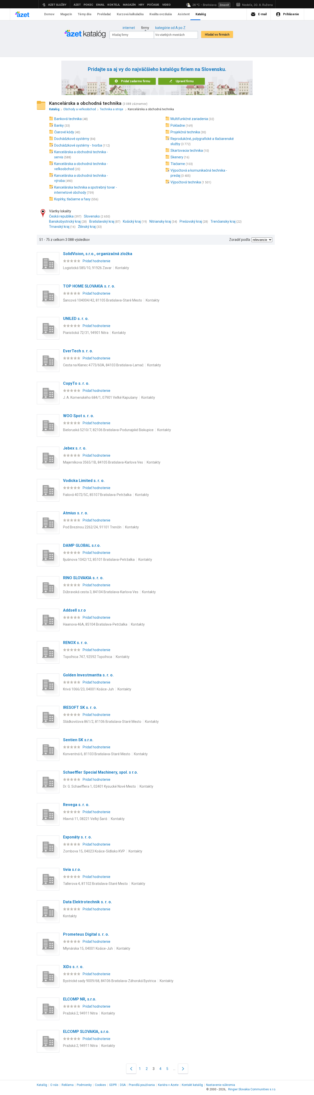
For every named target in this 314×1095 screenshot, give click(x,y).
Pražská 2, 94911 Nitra (80, 1013)
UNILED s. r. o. (76, 318)
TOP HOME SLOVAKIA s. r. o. (89, 286)
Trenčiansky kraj (223, 221)
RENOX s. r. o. (75, 642)
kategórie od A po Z (170, 28)
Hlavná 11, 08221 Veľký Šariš (85, 819)
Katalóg (42, 1085)
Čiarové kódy (64, 132)
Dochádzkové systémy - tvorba (78, 145)
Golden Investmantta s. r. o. (88, 675)
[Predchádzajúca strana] (131, 1069)
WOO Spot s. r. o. (78, 415)
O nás (54, 1085)
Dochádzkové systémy (71, 139)
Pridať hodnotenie (96, 261)
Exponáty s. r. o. (77, 837)
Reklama (68, 1085)
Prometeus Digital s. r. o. (86, 934)
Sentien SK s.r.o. (78, 740)
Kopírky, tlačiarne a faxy (72, 199)
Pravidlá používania (142, 1085)
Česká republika (61, 216)
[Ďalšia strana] (183, 1069)
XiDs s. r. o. (73, 966)
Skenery (176, 157)
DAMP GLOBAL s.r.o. (82, 545)
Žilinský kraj (87, 227)
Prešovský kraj (191, 221)
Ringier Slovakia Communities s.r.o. (252, 1089)
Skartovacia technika (186, 150)
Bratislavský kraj (101, 221)
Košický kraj (132, 221)
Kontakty (122, 268)
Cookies (100, 1085)
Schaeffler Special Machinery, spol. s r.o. (100, 772)
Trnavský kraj (59, 227)
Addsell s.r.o (74, 610)
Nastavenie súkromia (220, 1085)
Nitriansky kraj (160, 221)
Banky (59, 125)
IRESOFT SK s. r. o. (80, 707)
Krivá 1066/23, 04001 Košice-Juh (88, 689)
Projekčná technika (185, 132)
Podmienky (84, 1085)
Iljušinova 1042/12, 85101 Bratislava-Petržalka (99, 559)
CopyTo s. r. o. (76, 383)
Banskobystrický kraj (65, 221)
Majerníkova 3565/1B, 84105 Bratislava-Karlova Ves (103, 462)
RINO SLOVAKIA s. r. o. (83, 577)
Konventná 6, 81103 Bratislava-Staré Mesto (96, 754)
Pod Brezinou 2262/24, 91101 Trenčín (92, 527)
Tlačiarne (177, 164)
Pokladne (177, 125)
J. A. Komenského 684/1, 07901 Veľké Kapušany (100, 397)
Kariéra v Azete (168, 1085)
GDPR (113, 1085)
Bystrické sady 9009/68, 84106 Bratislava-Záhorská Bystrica (109, 981)
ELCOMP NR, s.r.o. (79, 999)
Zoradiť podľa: (240, 240)
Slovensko (92, 216)
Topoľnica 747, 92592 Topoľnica (87, 657)
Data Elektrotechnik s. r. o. (87, 902)
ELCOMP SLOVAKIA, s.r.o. (86, 1031)
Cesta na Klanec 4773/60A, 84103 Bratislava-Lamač (103, 365)
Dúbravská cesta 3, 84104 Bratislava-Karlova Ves (100, 592)
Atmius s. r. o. (75, 513)
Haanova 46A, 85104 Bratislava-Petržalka (95, 624)
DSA (123, 1085)
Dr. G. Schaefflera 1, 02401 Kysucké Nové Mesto (99, 786)
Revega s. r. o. (76, 804)
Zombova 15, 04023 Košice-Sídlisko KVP (94, 851)
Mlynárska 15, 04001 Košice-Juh (88, 948)
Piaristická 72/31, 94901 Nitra (85, 333)
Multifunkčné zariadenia (189, 119)
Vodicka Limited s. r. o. (84, 480)
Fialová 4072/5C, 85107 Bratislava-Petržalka (97, 495)
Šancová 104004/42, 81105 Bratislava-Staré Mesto (102, 300)
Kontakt (192, 1085)
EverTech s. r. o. (78, 351)
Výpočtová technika (185, 182)
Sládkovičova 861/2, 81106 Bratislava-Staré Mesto (102, 722)
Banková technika (68, 119)
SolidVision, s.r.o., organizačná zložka (97, 253)
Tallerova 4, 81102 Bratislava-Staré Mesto (95, 884)
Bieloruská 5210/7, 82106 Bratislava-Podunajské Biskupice (108, 430)
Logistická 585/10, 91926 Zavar (87, 268)
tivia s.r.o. (72, 869)
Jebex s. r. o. (74, 448)
